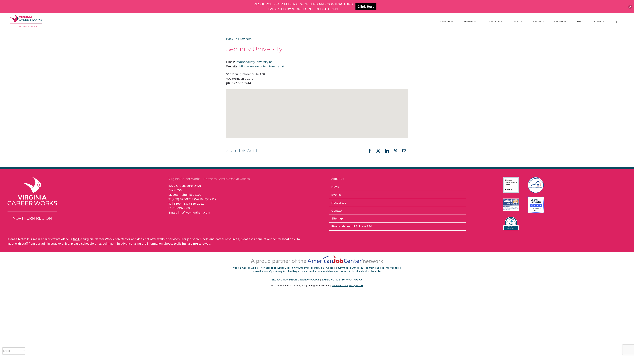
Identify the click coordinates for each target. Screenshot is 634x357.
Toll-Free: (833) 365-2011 (186, 203)
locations (288, 239)
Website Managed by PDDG (347, 285)
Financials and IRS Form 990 (351, 226)
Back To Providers (239, 39)
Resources (338, 202)
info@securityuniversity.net (255, 62)
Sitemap (337, 218)
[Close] (630, 7)
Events (336, 194)
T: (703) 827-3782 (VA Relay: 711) (192, 199)
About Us (337, 178)
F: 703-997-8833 (180, 208)
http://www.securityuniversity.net (261, 66)
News (335, 186)
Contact (336, 210)
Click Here (365, 6)
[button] (616, 21)
